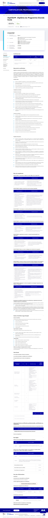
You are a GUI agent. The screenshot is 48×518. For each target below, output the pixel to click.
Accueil (4, 15)
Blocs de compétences (18, 173)
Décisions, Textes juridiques (41, 5)
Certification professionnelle (12, 5)
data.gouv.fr (43, 515)
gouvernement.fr (21, 515)
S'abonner (16, 510)
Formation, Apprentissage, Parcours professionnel (23, 5)
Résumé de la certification (19, 68)
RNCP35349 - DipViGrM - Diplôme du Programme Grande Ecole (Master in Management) (24, 431)
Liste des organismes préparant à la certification (28, 483)
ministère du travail (26, 515)
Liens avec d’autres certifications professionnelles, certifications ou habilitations (28, 423)
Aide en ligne (17, 26)
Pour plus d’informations (19, 474)
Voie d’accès (16, 352)
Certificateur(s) (17, 54)
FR (28, 26)
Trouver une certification (8, 15)
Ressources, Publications (34, 5)
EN (29, 26)
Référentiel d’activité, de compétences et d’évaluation (21, 504)
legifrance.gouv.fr (33, 515)
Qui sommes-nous (5, 5)
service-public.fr (38, 515)
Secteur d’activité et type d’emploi (21, 315)
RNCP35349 (17, 500)
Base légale (16, 437)
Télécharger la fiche (11, 26)
